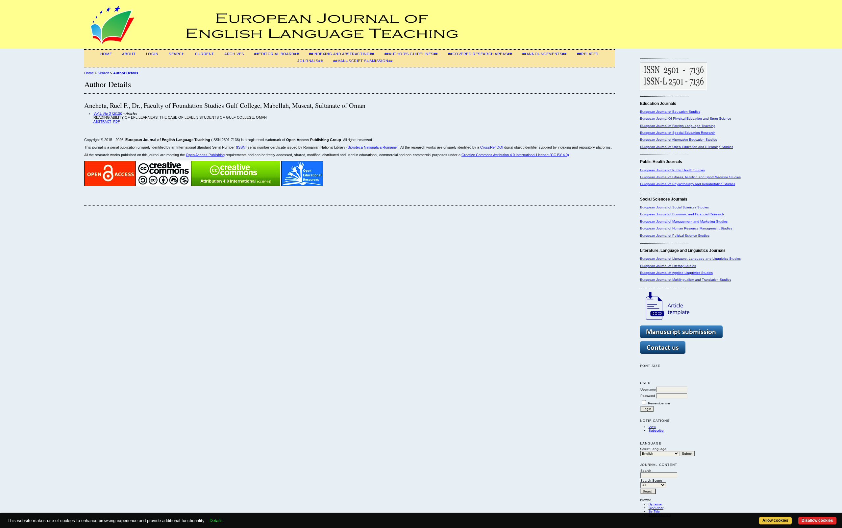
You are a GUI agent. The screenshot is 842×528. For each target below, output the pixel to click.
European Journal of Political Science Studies (674, 235)
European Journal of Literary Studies (668, 266)
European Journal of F (657, 126)
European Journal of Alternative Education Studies (678, 139)
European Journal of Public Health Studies (672, 170)
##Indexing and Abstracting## (341, 54)
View (652, 427)
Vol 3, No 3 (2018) (107, 113)
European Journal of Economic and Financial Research (682, 214)
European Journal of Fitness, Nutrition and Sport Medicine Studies (690, 177)
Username (648, 389)
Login (152, 54)
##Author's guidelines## (411, 54)
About (129, 54)
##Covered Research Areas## (480, 54)
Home (106, 54)
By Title (654, 511)
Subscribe (656, 430)
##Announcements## (544, 54)
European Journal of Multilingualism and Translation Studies (685, 279)
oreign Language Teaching (694, 126)
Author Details (125, 73)
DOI (500, 147)
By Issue (655, 504)
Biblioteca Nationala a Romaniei (372, 147)
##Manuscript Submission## (363, 61)
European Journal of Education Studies (670, 111)
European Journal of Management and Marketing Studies (684, 221)
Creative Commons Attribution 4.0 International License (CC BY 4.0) (515, 155)
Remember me (659, 403)
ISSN (241, 147)
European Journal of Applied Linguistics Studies (676, 273)
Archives (234, 54)
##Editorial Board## (276, 54)
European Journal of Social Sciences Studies (674, 207)
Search (177, 54)
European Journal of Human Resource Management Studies (686, 228)
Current (204, 54)
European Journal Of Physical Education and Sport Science (685, 118)
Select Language (653, 449)
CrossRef (488, 147)
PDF (116, 121)
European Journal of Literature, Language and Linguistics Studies (690, 258)
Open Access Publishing (205, 155)
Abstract (102, 121)
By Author (656, 508)
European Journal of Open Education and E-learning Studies (686, 147)
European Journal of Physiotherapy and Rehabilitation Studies (687, 184)
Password (647, 395)
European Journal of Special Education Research (677, 132)
